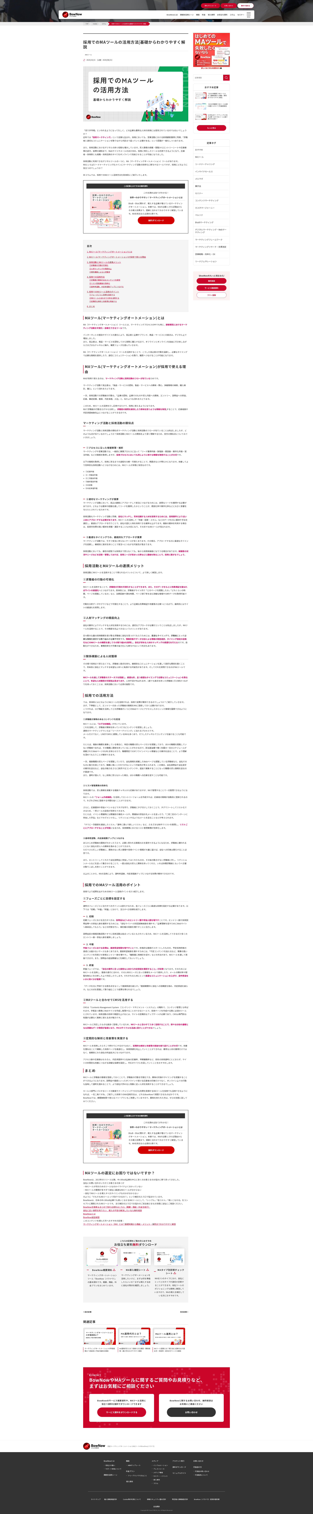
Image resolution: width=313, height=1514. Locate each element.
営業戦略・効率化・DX (205, 254)
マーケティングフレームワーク (208, 239)
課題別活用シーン (187, 14)
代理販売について (201, 1475)
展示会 (198, 186)
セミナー (240, 14)
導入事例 (211, 14)
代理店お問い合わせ (202, 1471)
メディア (155, 1461)
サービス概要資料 (211, 288)
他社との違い (110, 1465)
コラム (232, 14)
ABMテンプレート (134, 1465)
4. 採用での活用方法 (96, 276)
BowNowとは (172, 14)
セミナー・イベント (160, 1476)
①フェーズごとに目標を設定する (102, 294)
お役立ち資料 (222, 14)
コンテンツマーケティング (206, 200)
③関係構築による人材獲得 (99, 272)
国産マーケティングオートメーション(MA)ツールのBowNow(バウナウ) (131, 1446)
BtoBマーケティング (204, 222)
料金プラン (130, 1471)
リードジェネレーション (206, 261)
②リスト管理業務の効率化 (99, 283)
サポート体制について (113, 1469)
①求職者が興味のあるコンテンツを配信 (104, 280)
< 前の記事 (87, 1312)
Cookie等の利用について (132, 1499)
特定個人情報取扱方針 (180, 1499)
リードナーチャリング (205, 164)
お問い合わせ (191, 1412)
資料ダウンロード (179, 1467)
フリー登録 (211, 295)
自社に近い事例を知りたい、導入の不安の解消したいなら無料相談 (112, 1210)
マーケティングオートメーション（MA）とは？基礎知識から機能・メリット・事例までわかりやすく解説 (129, 1224)
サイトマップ (96, 1499)
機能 (198, 14)
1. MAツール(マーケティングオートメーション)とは (109, 251)
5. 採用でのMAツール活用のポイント (103, 291)
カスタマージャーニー (205, 207)
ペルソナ (199, 215)
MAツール (89, 55)
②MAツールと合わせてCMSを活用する (104, 298)
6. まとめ (91, 306)
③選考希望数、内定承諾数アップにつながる (106, 286)
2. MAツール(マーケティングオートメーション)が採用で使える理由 (116, 256)
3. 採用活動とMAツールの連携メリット (104, 262)
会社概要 (156, 1506)
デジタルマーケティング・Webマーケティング (210, 231)
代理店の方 (197, 1467)
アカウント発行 (178, 1461)
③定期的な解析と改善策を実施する (103, 301)
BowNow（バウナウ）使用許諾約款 (207, 1499)
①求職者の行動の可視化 (98, 265)
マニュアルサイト (179, 1473)
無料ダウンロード (156, 220)
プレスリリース (158, 1469)
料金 (203, 14)
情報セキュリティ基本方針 (156, 1499)
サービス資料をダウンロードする (121, 1412)
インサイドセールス (204, 171)
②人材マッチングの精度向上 (100, 268)
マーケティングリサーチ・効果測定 (210, 246)
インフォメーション (160, 1465)
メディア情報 (158, 1472)
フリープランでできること (137, 1475)
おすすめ (199, 149)
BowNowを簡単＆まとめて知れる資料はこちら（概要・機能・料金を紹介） (116, 1206)
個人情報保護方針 (110, 1499)
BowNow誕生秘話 (91, 1217)
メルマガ (199, 178)
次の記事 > (184, 1312)
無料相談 (211, 281)
